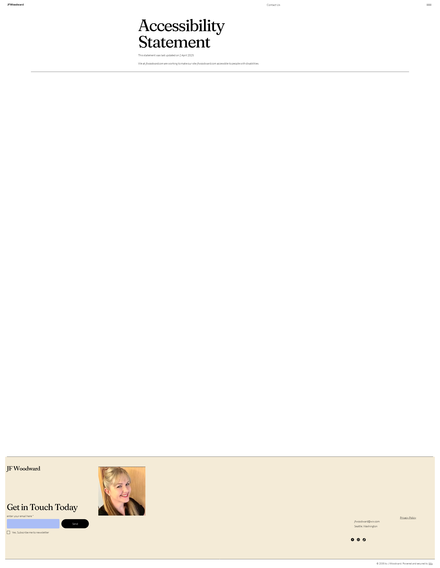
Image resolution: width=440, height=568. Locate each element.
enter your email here (19, 516)
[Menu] (429, 4)
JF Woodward (23, 469)
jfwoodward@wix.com (367, 521)
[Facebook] (352, 540)
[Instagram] (358, 540)
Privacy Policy (408, 517)
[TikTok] (364, 540)
